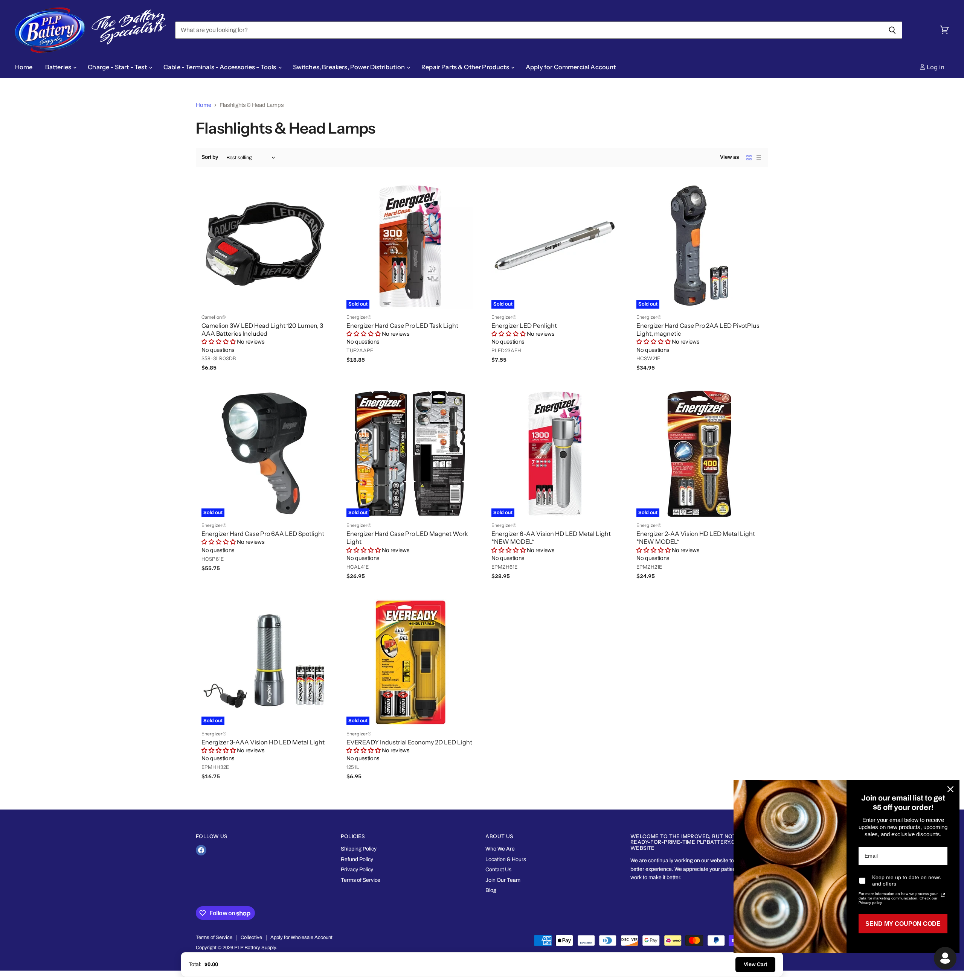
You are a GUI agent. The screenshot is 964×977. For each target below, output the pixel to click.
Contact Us (498, 869)
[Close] (950, 789)
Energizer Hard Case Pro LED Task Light (402, 325)
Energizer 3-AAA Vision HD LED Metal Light (263, 742)
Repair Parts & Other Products (465, 67)
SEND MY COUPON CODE (903, 924)
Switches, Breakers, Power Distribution (349, 67)
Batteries (59, 67)
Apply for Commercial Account (571, 67)
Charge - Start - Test (118, 67)
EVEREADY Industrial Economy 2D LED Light (409, 742)
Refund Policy (357, 859)
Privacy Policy (357, 869)
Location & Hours (505, 859)
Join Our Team (502, 880)
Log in (935, 67)
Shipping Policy (359, 849)
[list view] (759, 157)
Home (24, 67)
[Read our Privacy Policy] (942, 894)
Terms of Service (360, 880)
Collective (251, 937)
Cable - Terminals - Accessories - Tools (220, 67)
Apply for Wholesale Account (301, 937)
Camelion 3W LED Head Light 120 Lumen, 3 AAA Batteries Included (262, 329)
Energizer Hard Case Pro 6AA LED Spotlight (262, 533)
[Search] (892, 30)
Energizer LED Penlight (524, 325)
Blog (490, 890)
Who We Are (500, 849)
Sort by (209, 157)
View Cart (755, 964)
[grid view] (749, 157)
